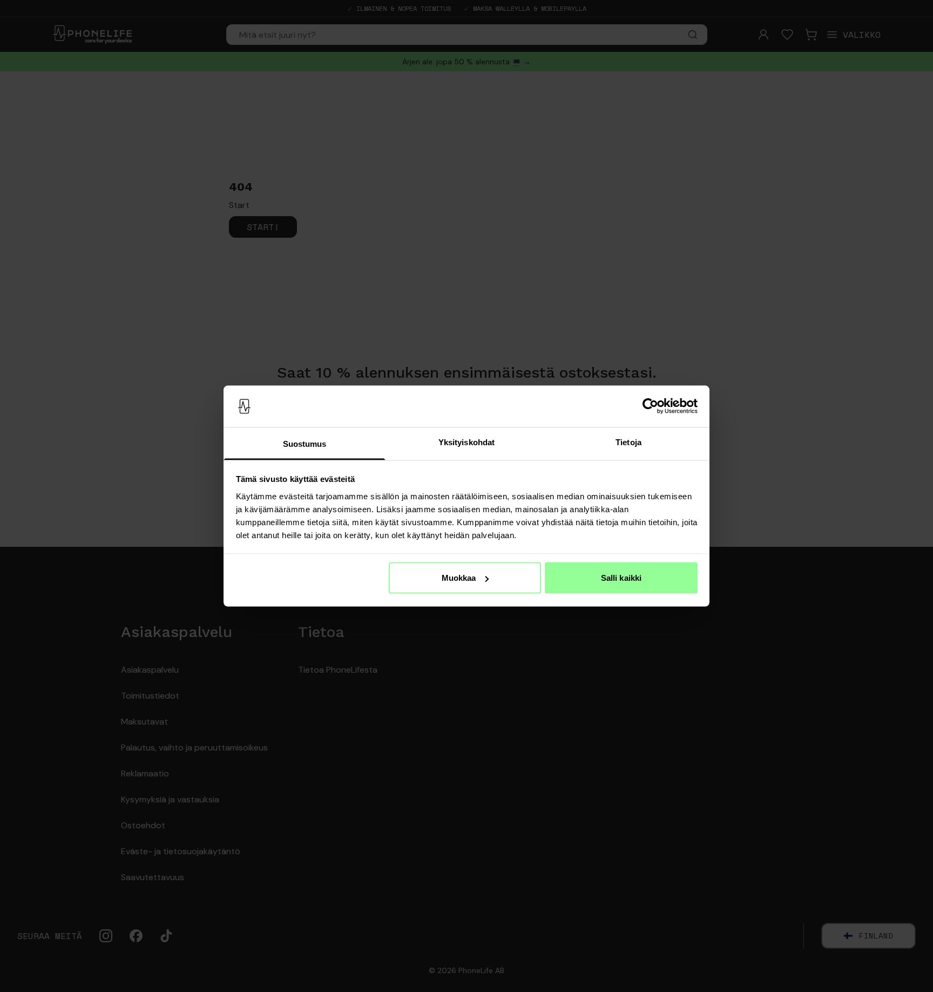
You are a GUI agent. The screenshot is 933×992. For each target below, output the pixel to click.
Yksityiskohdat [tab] (466, 441)
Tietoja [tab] (628, 441)
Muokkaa (459, 577)
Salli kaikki (621, 577)
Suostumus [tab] (305, 443)
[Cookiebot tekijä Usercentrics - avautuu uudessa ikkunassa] (650, 406)
